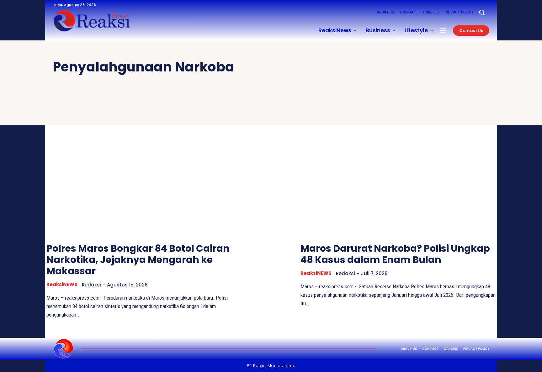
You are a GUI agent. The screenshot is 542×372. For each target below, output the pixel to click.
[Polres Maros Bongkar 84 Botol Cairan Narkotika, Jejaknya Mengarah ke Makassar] (144, 164)
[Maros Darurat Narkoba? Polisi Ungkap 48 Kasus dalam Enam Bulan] (398, 164)
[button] (481, 12)
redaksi (91, 284)
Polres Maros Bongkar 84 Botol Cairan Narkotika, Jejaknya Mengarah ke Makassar (138, 260)
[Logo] (64, 349)
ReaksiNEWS (61, 284)
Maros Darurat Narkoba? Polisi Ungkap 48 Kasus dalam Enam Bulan (395, 254)
